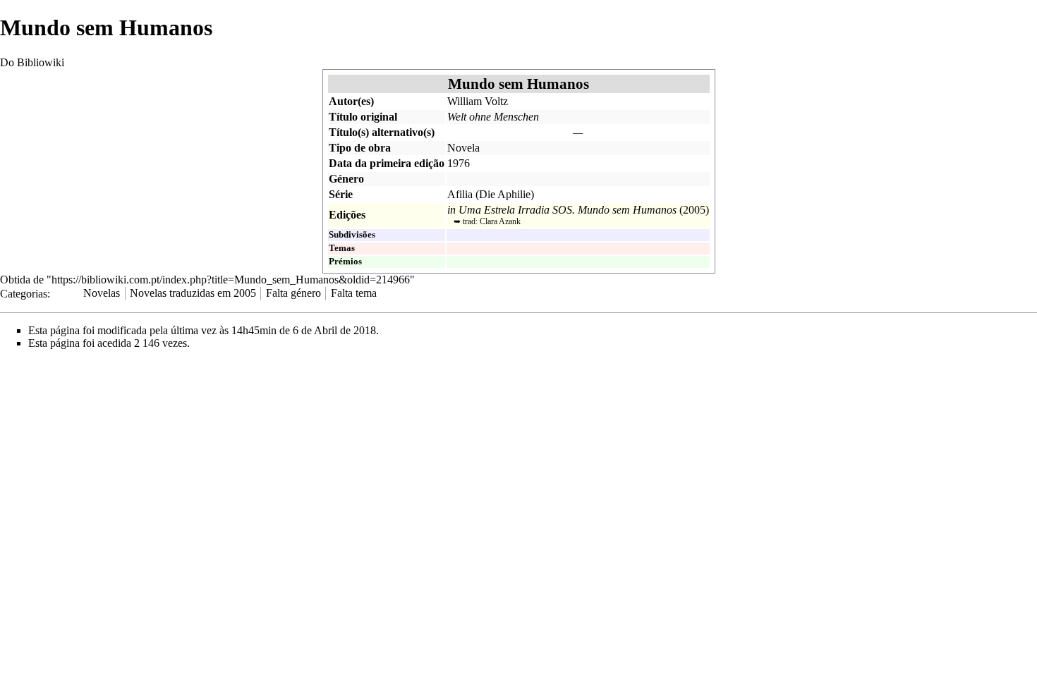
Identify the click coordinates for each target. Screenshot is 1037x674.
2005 (694, 210)
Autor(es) (351, 101)
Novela (463, 148)
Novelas (101, 293)
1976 (458, 163)
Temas (342, 248)
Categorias (23, 293)
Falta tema (354, 293)
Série (341, 194)
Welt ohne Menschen (493, 117)
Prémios (345, 261)
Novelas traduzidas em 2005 (193, 293)
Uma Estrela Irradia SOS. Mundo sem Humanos (568, 210)
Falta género (293, 293)
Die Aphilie (504, 194)
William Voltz (477, 101)
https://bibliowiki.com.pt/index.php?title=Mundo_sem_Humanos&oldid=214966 (230, 280)
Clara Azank (500, 221)
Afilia (460, 194)
